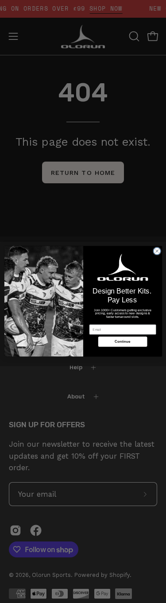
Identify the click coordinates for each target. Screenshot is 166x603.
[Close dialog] (156, 251)
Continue (123, 342)
